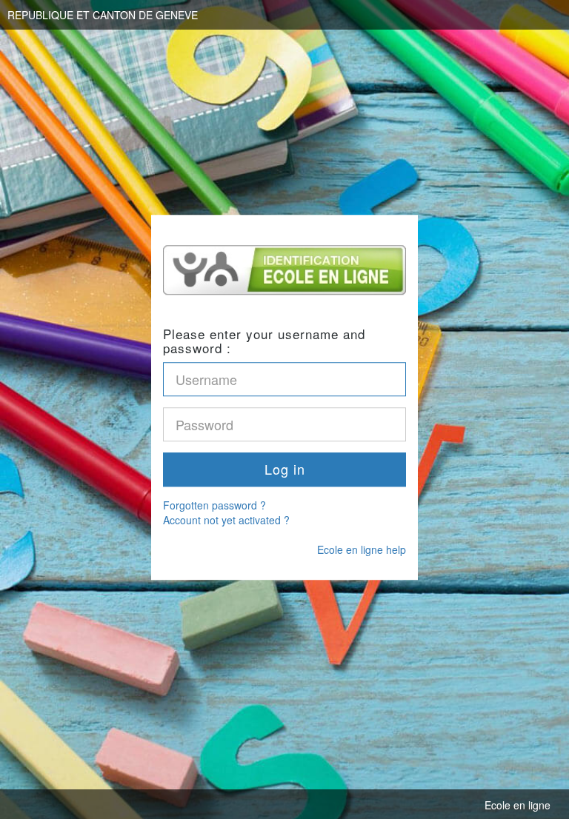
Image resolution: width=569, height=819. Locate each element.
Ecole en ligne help (361, 549)
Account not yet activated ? (226, 519)
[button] (284, 469)
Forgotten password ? (214, 505)
